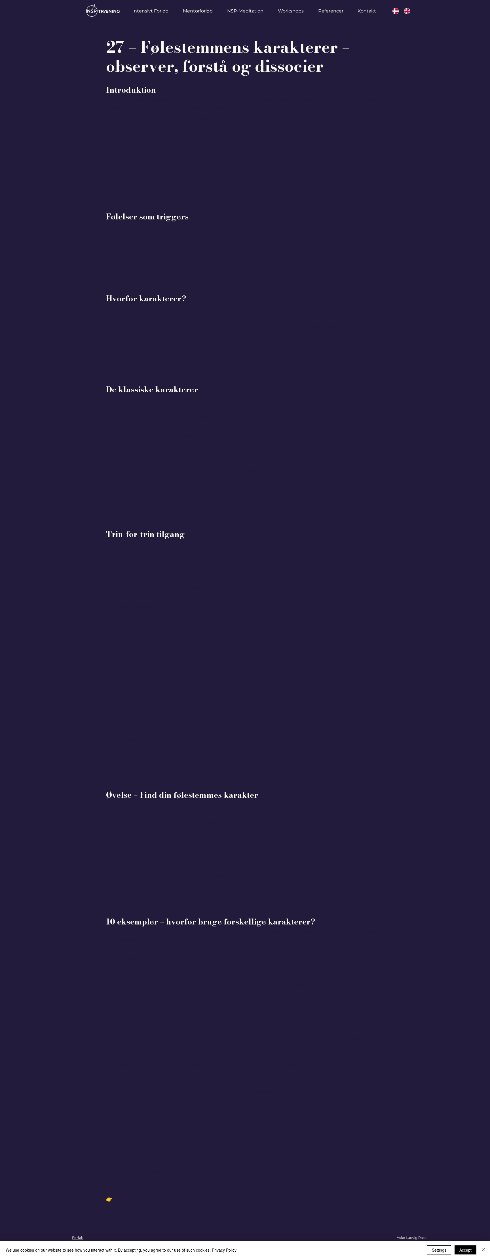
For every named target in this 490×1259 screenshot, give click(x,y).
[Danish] (394, 11)
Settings (439, 1250)
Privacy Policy (224, 1250)
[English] (405, 11)
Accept (465, 1250)
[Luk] (483, 1249)
